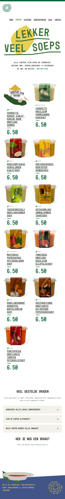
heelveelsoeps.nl (28, 485)
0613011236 (15, 485)
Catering (27, 20)
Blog (50, 20)
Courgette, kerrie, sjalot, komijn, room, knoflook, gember (16, 119)
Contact (58, 20)
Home (11, 20)
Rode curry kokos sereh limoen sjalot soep (16, 167)
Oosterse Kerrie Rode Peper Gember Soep (45, 167)
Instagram (6, 490)
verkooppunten (40, 20)
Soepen (18, 20)
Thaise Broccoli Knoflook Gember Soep (16, 212)
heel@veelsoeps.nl (41, 444)
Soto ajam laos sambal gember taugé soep (43, 212)
